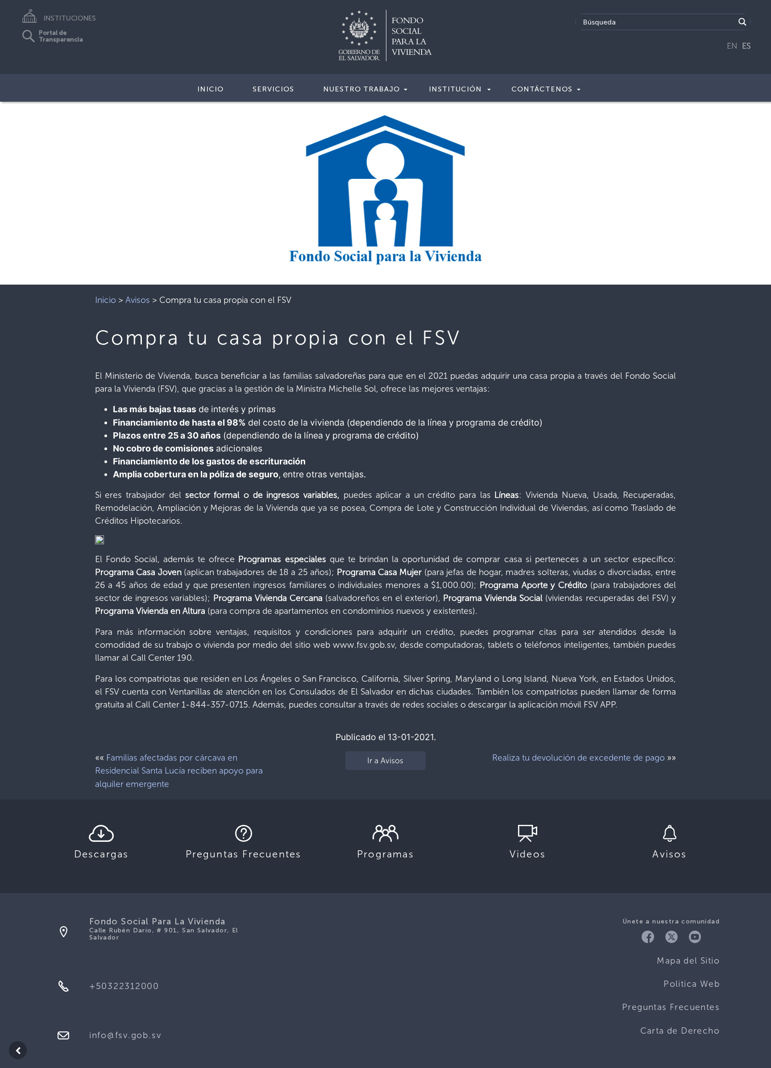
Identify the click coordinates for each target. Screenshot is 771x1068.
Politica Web (691, 984)
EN (732, 46)
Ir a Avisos (385, 761)
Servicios (273, 89)
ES (746, 46)
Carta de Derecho (680, 1031)
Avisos (137, 300)
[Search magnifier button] (742, 21)
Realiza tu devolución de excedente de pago (578, 758)
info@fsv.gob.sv (125, 1035)
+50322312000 (124, 986)
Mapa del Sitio (688, 961)
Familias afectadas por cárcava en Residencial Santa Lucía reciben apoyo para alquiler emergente (179, 771)
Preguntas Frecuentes (671, 1007)
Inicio (210, 89)
